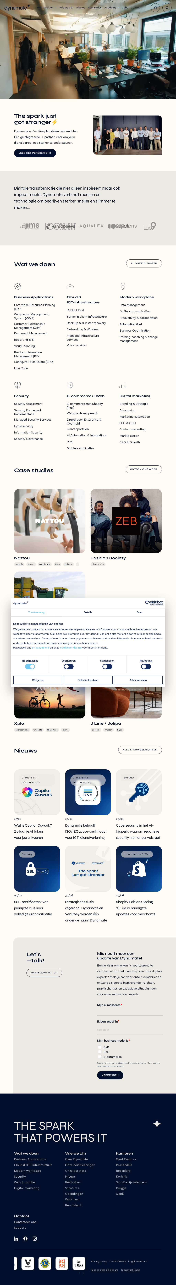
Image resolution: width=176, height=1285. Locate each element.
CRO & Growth (129, 442)
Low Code (21, 368)
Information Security (28, 432)
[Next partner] (83, 1273)
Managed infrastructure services (83, 338)
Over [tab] (139, 612)
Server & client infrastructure (87, 316)
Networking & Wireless (83, 329)
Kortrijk (121, 1176)
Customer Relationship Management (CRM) (29, 326)
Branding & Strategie (133, 404)
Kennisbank (73, 1205)
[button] (47, 7)
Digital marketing (27, 1188)
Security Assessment (28, 404)
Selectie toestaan (88, 680)
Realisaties (73, 1182)
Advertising (127, 410)
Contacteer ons (25, 1222)
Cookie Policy (117, 1261)
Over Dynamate (76, 1159)
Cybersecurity (23, 426)
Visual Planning (24, 346)
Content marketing (132, 429)
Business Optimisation (134, 330)
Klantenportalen (78, 429)
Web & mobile (24, 1182)
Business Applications (30, 1159)
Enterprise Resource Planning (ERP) (34, 307)
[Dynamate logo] (17, 7)
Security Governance (28, 439)
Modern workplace (27, 1171)
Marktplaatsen (129, 436)
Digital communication (135, 311)
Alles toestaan (138, 680)
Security (20, 1176)
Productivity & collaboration (138, 318)
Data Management (132, 305)
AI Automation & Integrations (87, 435)
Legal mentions (137, 1261)
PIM (69, 442)
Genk (120, 1194)
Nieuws (70, 1176)
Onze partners (75, 1171)
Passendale (124, 1165)
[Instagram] (35, 1239)
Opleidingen (74, 1194)
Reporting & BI (24, 340)
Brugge (121, 1188)
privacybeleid (40, 647)
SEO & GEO (127, 423)
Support (20, 1227)
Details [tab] (88, 612)
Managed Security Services (32, 419)
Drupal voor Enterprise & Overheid (84, 421)
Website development (82, 413)
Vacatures (72, 1188)
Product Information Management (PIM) (28, 354)
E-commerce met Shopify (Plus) (85, 406)
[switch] (69, 666)
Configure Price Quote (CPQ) (33, 362)
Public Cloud (75, 310)
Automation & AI (130, 324)
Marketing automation (134, 417)
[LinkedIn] (16, 1239)
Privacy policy (99, 1261)
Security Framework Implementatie (28, 412)
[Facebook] (25, 1239)
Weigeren (37, 680)
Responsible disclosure (104, 1270)
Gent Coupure (126, 1159)
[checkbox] (130, 1051)
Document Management (30, 333)
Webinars (72, 1199)
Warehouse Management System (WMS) (31, 316)
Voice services (77, 345)
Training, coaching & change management (138, 339)
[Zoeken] (167, 7)
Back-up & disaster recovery (86, 323)
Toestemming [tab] (36, 612)
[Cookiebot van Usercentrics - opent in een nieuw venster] (148, 603)
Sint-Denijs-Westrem (131, 1182)
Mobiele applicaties (80, 448)
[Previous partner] (80, 1273)
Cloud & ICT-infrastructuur (33, 1165)
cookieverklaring (70, 647)
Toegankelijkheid (130, 1270)
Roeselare (123, 1171)
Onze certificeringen (80, 1165)
